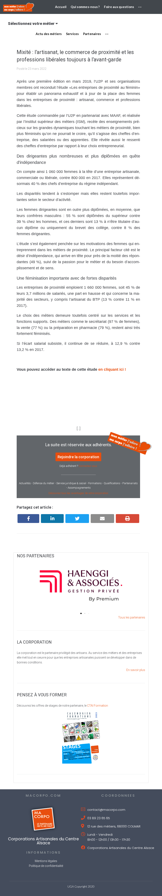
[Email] (102, 518)
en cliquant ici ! (112, 369)
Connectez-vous (88, 466)
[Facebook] (28, 518)
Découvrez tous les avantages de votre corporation (78, 493)
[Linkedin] (52, 518)
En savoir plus (135, 670)
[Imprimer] (127, 518)
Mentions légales (46, 861)
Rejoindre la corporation (78, 457)
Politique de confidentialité (46, 866)
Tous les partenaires (131, 617)
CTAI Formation (97, 705)
